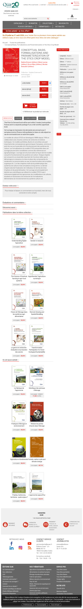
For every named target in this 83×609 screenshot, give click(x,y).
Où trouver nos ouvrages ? (10, 581)
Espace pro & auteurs (31, 5)
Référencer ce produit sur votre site (36, 111)
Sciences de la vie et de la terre (39, 588)
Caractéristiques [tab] (62, 49)
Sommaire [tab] (18, 118)
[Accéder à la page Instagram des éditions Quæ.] (20, 548)
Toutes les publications (17, 43)
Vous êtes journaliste (63, 572)
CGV (4, 574)
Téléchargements (8, 577)
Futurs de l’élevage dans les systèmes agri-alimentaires (19, 314)
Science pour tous (35, 590)
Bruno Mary (32, 64)
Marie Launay (42, 62)
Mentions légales (62, 591)
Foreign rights (61, 579)
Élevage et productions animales (39, 574)
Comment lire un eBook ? (67, 119)
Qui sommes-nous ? (9, 569)
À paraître (33, 23)
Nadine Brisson (26, 62)
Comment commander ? (10, 579)
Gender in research (36, 241)
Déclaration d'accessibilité (65, 594)
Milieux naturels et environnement (40, 579)
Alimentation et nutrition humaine (40, 572)
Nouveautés (64, 23)
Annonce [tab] (42, 118)
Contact (43, 5)
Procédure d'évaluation (63, 581)
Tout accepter (41, 605)
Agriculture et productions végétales (40, 569)
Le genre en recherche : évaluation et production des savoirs (19, 350)
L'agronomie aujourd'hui (37, 495)
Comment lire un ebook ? (10, 586)
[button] (28, 184)
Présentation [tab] (7, 118)
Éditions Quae (69, 58)
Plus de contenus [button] (25, 26)
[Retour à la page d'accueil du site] (11, 5)
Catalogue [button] (18, 23)
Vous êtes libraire (62, 574)
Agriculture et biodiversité (19, 459)
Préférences (27, 605)
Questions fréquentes (9, 593)
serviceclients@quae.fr (44, 544)
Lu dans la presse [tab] (30, 118)
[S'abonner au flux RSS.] (29, 548)
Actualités (59, 26)
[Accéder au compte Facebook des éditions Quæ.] (11, 543)
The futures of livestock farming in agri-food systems (19, 279)
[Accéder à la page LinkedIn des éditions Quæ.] (11, 548)
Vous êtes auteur (62, 569)
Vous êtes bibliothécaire (64, 577)
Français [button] (75, 9)
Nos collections (7, 572)
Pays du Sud (33, 581)
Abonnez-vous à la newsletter (76, 3)
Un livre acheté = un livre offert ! (18, 31)
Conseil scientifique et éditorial (12, 589)
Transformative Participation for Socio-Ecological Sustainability (37, 350)
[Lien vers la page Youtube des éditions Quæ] (29, 543)
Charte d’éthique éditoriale (10, 591)
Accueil (5, 43)
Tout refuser (55, 605)
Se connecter (72, 19)
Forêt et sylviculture (35, 577)
